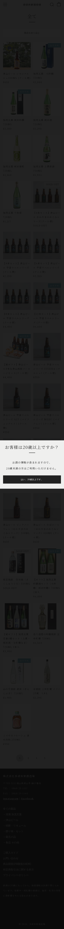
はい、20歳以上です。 (32, 479)
